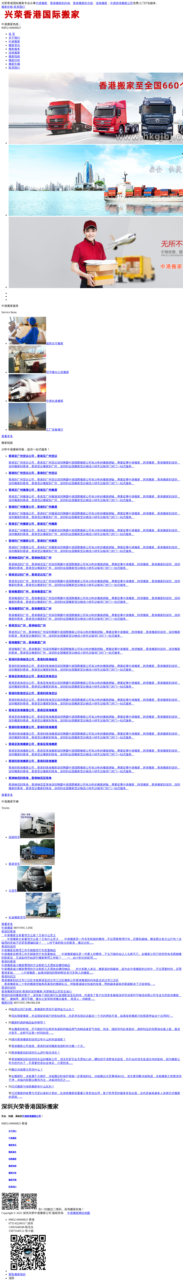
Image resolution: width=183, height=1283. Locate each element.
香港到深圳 (8, 946)
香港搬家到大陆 (83, 3)
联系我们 (19, 6)
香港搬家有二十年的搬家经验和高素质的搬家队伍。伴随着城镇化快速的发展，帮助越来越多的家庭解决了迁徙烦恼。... (78, 983)
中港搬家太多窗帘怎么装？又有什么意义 (28, 935)
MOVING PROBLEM (27, 1002)
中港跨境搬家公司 (121, 3)
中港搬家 (41, 3)
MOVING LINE (23, 927)
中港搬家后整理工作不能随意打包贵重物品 (28, 950)
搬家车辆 (14, 63)
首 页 (12, 33)
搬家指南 (14, 56)
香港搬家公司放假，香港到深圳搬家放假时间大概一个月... (48, 1046)
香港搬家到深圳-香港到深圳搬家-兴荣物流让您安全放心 (36, 991)
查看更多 (7, 436)
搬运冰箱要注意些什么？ (27, 1069)
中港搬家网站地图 (78, 1213)
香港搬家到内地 (60, 3)
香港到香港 (8, 931)
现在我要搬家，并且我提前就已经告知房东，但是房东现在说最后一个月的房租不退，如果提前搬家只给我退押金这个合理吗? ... (92, 1015)
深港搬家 (101, 3)
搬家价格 (7, 6)
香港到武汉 (8, 976)
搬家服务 (14, 48)
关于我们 (14, 37)
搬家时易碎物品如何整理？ (28, 1022)
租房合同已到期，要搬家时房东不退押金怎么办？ (42, 1009)
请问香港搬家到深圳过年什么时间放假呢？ (38, 1039)
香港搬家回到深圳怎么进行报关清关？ (35, 1052)
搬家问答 (14, 60)
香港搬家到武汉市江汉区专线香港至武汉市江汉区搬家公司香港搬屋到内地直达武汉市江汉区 (60, 980)
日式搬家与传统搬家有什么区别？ (32, 1086)
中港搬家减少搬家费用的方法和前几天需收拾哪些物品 (35, 965)
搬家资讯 (14, 45)
